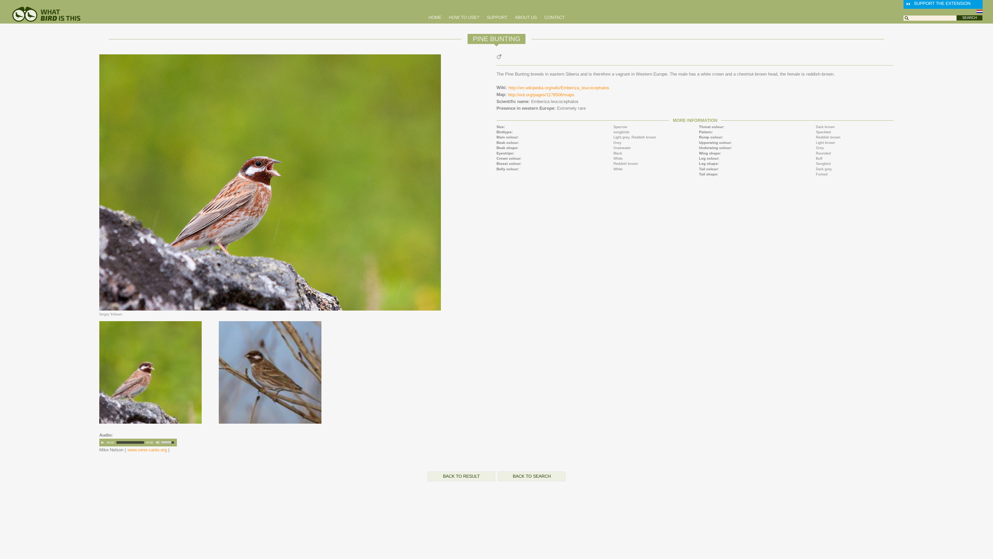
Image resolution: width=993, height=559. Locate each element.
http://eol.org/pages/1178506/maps (541, 94)
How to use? (464, 17)
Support (497, 17)
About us (526, 17)
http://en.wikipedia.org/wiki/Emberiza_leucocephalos (558, 87)
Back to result (461, 476)
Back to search (532, 476)
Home (434, 17)
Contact (554, 17)
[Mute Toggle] (158, 442)
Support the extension (942, 3)
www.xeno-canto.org (147, 449)
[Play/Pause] (103, 442)
